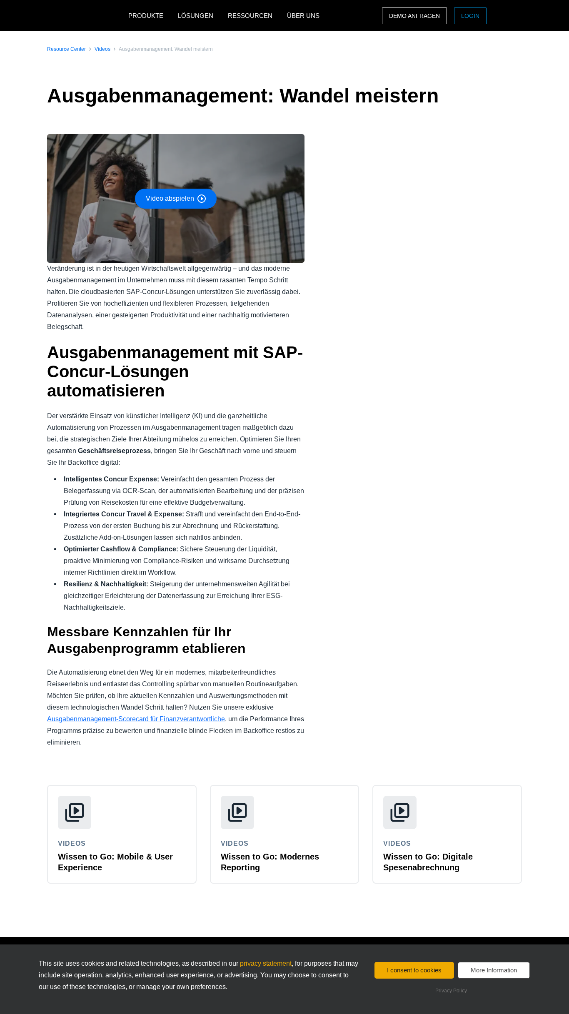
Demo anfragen (414, 15)
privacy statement (266, 963)
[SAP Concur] (85, 15)
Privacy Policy (451, 991)
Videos (102, 49)
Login (470, 15)
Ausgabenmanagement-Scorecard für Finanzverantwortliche (136, 719)
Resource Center (66, 49)
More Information (494, 970)
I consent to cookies (414, 970)
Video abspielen (170, 198)
